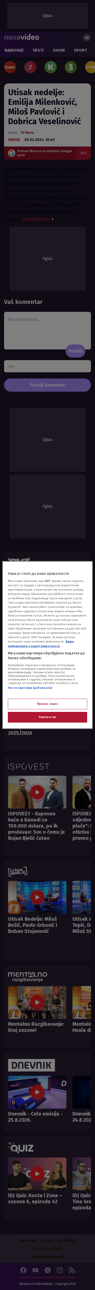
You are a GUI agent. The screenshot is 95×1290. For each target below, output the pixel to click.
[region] (47, 645)
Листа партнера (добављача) (30, 688)
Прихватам (47, 717)
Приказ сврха (47, 704)
